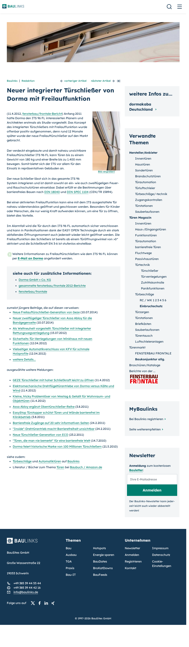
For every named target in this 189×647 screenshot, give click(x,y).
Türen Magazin (140, 217)
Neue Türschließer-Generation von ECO (40, 434)
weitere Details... (24, 359)
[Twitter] (34, 603)
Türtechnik (142, 265)
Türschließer (149, 270)
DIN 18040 (52, 192)
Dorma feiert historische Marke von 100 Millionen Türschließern (57, 446)
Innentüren (143, 158)
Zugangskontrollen (148, 200)
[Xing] (54, 603)
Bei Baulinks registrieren (146, 419)
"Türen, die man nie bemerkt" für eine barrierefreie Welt (51, 440)
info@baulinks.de (25, 592)
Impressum (160, 548)
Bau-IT (71, 575)
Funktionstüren (146, 235)
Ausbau (71, 555)
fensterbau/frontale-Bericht (42, 113)
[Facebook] (40, 603)
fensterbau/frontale (33, 291)
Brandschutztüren (148, 176)
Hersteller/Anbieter (143, 152)
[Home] (34, 543)
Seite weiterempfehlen (145, 429)
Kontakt (130, 568)
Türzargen (142, 312)
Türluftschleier (145, 188)
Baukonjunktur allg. (150, 359)
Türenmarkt (137, 347)
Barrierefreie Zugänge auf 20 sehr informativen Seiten (51, 423)
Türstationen (144, 206)
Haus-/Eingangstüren (150, 229)
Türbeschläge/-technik (151, 194)
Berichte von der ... (142, 371)
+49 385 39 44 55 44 (27, 583)
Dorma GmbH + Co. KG (35, 280)
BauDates (100, 561)
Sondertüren (144, 170)
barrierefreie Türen (148, 247)
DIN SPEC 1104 (78, 192)
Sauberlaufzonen (147, 211)
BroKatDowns (103, 568)
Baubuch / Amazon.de (86, 467)
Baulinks (12, 80)
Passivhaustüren (147, 259)
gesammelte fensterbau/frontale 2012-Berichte (52, 285)
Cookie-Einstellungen (161, 564)
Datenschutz (161, 555)
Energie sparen (103, 555)
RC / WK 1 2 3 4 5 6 (153, 300)
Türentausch (144, 335)
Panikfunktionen (152, 288)
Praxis (70, 568)
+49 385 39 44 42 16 (27, 587)
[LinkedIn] (47, 603)
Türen (60, 467)
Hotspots (99, 548)
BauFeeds (100, 575)
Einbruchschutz (151, 306)
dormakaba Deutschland (141, 107)
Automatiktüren (50, 461)
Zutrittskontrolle (152, 282)
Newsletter (132, 548)
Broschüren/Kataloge (144, 365)
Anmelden (132, 555)
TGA (69, 561)
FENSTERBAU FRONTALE (153, 353)
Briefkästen (143, 324)
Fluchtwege (143, 253)
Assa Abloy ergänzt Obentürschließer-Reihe (44, 406)
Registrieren (133, 561)
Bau (68, 548)
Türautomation (145, 182)
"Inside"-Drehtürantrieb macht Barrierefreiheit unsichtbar (53, 429)
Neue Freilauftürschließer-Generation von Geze (46, 312)
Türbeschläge (22, 461)
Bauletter (136, 470)
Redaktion (28, 80)
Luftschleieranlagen (149, 341)
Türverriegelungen (154, 276)
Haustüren (142, 164)
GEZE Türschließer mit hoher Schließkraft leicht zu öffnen (53, 380)
